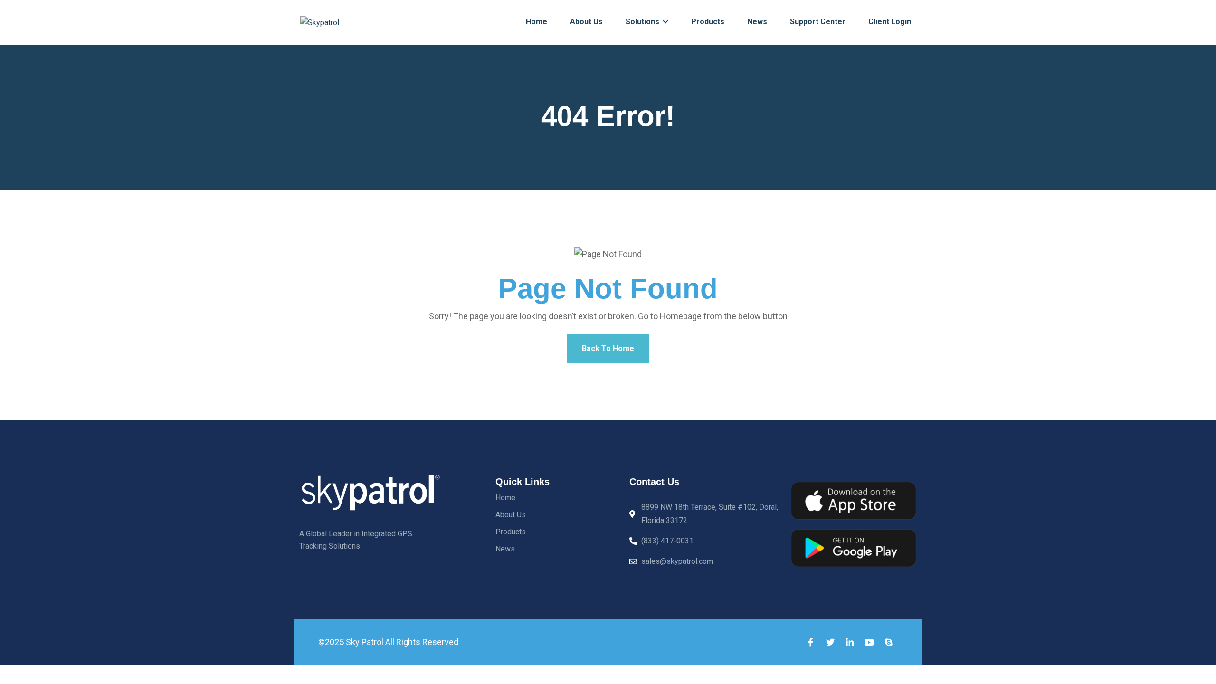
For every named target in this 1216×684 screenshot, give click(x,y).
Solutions (643, 21)
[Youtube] (869, 642)
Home (536, 21)
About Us (586, 21)
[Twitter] (830, 642)
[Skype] (888, 642)
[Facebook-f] (810, 642)
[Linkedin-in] (849, 642)
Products (707, 21)
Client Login (889, 21)
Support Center (818, 21)
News (757, 21)
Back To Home (608, 348)
